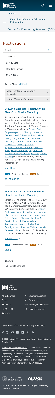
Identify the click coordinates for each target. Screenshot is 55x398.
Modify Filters (16, 75)
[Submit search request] (49, 50)
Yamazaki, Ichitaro (30, 153)
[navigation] (27, 265)
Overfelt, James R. (25, 144)
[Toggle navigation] (5, 22)
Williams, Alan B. (12, 153)
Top (47, 395)
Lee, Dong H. (11, 141)
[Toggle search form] (43, 5)
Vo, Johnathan (35, 150)
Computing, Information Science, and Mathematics (28, 21)
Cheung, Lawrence (33, 132)
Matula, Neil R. (24, 141)
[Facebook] (3, 332)
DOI (6, 179)
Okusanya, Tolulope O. (31, 218)
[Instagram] (8, 332)
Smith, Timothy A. (19, 150)
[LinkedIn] (23, 332)
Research (13, 13)
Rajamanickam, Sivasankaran (18, 147)
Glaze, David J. (11, 215)
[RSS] (34, 332)
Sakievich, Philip (26, 224)
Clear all (23, 84)
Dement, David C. (13, 135)
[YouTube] (13, 332)
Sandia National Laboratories (14, 347)
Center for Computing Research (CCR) (31, 29)
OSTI (14, 179)
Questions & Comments (13, 325)
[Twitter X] (28, 332)
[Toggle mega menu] (50, 5)
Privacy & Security (36, 325)
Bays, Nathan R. (29, 135)
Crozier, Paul (35, 129)
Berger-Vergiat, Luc (14, 132)
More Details (11, 168)
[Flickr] (18, 332)
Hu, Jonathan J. (20, 138)
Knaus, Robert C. (36, 138)
